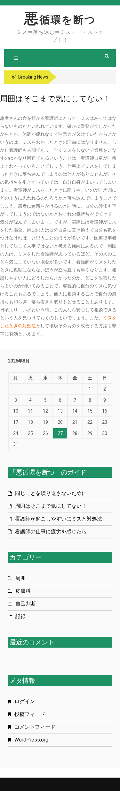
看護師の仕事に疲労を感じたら (51, 532)
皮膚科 (23, 591)
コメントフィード (34, 727)
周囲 (20, 578)
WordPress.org (31, 740)
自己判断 (25, 604)
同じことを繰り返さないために (51, 493)
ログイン (24, 701)
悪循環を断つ (60, 20)
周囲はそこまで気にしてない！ (51, 506)
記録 (20, 616)
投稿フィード (29, 714)
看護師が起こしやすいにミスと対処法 (58, 519)
